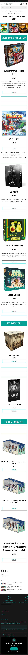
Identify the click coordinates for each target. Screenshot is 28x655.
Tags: (2, 574)
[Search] (25, 7)
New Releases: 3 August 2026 (14, 589)
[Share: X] (4, 571)
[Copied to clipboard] (7, 571)
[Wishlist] (23, 4)
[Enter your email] (25, 627)
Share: (2, 569)
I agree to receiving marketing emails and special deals (14, 630)
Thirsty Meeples (5, 611)
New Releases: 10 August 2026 (14, 586)
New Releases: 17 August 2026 (14, 582)
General (3, 614)
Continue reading (5, 580)
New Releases (5, 577)
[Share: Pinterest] (5, 571)
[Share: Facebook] (2, 571)
